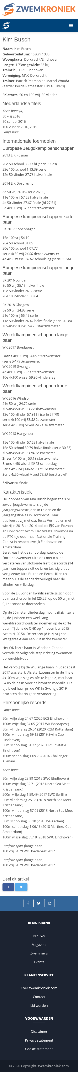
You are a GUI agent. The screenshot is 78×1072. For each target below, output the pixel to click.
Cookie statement (39, 1049)
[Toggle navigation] (71, 26)
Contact (39, 996)
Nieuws (39, 936)
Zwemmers (39, 953)
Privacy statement (39, 1040)
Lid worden (39, 1005)
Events (39, 962)
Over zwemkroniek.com (39, 988)
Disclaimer (39, 1031)
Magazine (39, 944)
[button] (8, 887)
